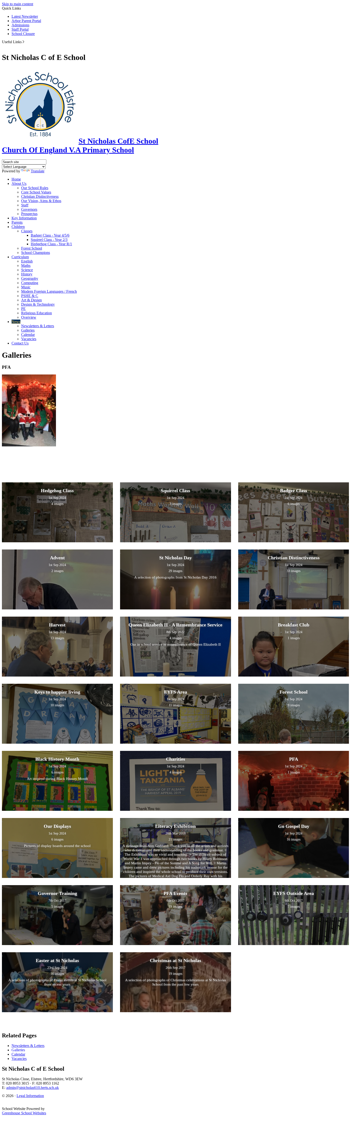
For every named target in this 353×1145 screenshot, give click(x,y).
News (16, 322)
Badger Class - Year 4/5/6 (50, 235)
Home (16, 179)
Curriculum (20, 257)
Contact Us (20, 343)
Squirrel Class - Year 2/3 (49, 240)
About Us (19, 183)
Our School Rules (34, 188)
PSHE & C (29, 296)
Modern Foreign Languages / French (49, 291)
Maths (25, 265)
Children (18, 227)
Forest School (31, 248)
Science (27, 270)
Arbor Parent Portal (26, 21)
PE (23, 309)
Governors (29, 209)
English (27, 261)
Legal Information (30, 1096)
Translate (37, 171)
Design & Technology (38, 304)
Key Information (24, 218)
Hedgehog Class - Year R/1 (51, 244)
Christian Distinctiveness (40, 196)
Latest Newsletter (25, 16)
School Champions (35, 253)
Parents (17, 222)
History (26, 274)
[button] (23, 41)
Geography (29, 278)
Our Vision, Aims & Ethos (41, 201)
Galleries (28, 330)
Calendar (28, 335)
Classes (26, 231)
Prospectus (29, 214)
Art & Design (31, 300)
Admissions (20, 25)
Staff (24, 205)
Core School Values (36, 192)
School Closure (23, 34)
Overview (28, 317)
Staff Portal (20, 29)
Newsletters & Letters (37, 326)
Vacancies (28, 339)
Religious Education (36, 313)
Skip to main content (17, 4)
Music (25, 287)
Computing (29, 283)
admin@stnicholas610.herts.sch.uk (32, 1088)
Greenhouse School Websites (24, 1113)
